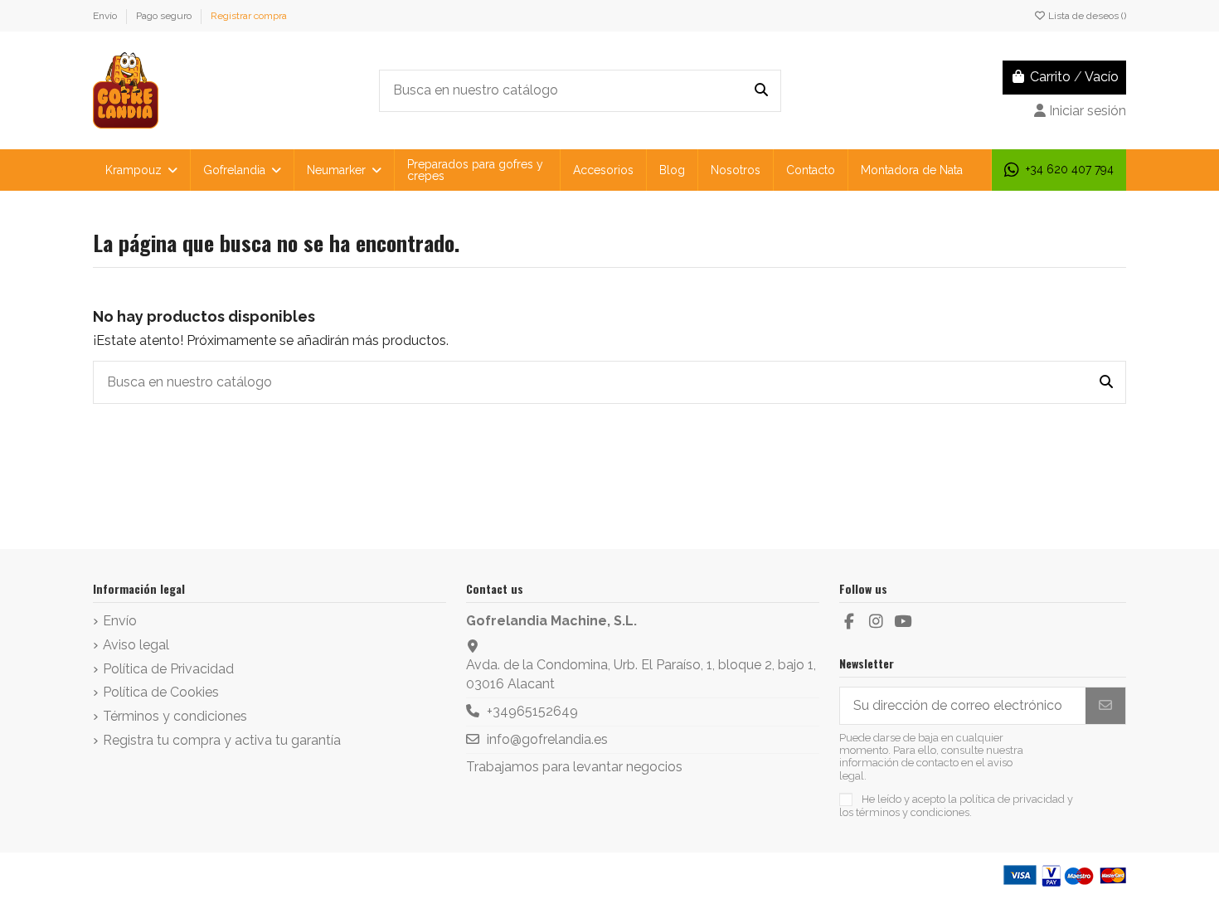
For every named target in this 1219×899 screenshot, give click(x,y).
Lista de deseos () (1086, 16)
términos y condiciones (912, 812)
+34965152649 (532, 711)
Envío (106, 16)
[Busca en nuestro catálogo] (761, 91)
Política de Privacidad (168, 669)
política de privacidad (1012, 799)
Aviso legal (136, 645)
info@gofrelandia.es (547, 739)
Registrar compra (249, 16)
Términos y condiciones (175, 716)
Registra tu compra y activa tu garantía (222, 740)
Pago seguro (165, 16)
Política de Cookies (161, 692)
